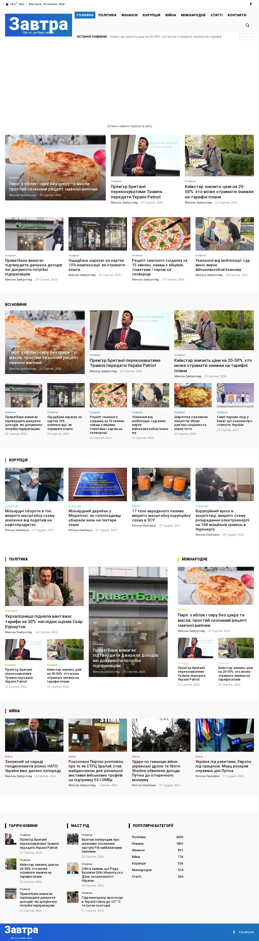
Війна (136, 505)
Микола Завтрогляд (124, 202)
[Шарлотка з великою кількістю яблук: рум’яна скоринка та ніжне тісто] (192, 395)
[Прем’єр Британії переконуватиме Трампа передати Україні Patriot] (145, 155)
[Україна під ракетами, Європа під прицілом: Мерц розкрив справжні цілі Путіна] (225, 735)
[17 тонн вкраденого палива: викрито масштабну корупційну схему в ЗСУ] (161, 484)
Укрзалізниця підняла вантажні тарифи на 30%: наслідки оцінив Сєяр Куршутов (44, 621)
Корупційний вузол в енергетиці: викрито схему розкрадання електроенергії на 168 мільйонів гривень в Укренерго (222, 520)
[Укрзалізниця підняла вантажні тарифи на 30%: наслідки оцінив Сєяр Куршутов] (44, 586)
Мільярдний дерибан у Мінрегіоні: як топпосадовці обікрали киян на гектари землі (95, 518)
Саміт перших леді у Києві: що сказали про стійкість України (234, 421)
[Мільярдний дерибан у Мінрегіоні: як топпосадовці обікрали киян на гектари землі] (98, 484)
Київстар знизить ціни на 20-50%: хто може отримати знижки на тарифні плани (219, 191)
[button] (247, 24)
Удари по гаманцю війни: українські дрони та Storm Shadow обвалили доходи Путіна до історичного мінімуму (156, 770)
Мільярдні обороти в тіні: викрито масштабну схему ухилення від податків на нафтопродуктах (29, 518)
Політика (11, 610)
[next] (251, 36)
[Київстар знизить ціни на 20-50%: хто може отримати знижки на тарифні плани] (219, 155)
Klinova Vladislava (17, 530)
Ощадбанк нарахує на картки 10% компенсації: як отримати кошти (97, 265)
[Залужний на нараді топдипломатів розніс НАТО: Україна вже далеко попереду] (34, 735)
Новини (14, 177)
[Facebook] (251, 4)
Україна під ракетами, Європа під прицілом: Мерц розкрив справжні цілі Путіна (223, 766)
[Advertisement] (129, 82)
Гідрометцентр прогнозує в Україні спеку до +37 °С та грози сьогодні (102, 901)
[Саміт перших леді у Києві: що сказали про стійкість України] (235, 395)
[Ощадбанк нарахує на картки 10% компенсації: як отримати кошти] (98, 234)
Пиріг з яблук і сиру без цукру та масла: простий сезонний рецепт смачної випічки (212, 620)
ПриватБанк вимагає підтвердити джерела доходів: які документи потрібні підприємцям (34, 267)
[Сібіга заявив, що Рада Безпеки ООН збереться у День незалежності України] (72, 868)
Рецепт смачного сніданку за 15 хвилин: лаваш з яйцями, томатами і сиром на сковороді (159, 267)
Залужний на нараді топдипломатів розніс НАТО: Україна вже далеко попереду (33, 766)
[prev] (243, 36)
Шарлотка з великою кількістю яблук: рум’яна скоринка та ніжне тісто (191, 423)
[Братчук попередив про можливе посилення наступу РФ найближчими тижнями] (72, 839)
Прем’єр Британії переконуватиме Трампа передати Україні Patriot (136, 191)
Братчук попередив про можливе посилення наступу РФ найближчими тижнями (102, 845)
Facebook (246, 932)
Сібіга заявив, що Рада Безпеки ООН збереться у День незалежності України (102, 874)
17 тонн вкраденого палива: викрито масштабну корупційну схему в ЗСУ (161, 515)
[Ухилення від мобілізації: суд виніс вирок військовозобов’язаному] (225, 234)
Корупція (11, 505)
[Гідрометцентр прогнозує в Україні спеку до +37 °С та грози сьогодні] (72, 897)
